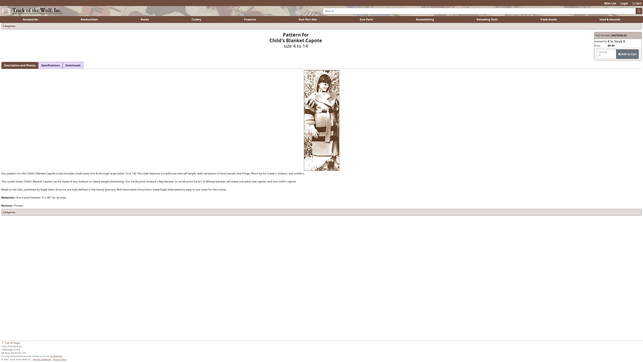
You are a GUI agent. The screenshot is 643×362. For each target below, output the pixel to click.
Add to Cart (629, 54)
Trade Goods (548, 19)
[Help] (616, 41)
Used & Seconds (609, 19)
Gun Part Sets (308, 19)
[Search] (639, 11)
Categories (9, 26)
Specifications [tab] (50, 65)
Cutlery (196, 19)
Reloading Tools (487, 19)
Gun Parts (366, 19)
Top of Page (12, 343)
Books (145, 19)
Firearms (250, 19)
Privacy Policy (59, 359)
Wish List (610, 3)
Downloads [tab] (73, 65)
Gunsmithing (425, 19)
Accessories (30, 19)
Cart (637, 3)
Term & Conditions (42, 359)
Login (624, 3)
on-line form (56, 356)
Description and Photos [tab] (19, 65)
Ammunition (89, 19)
